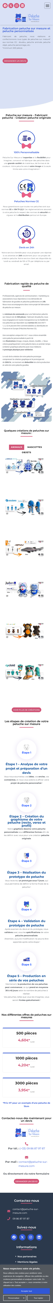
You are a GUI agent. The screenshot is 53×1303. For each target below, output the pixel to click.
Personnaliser (13, 1298)
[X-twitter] (11, 5)
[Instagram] (16, 5)
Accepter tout (26, 1291)
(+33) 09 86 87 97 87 (32, 1148)
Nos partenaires (26, 1256)
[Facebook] (5, 5)
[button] (47, 6)
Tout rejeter (38, 1298)
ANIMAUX (16, 447)
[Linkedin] (22, 5)
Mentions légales (27, 1262)
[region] (26, 1284)
